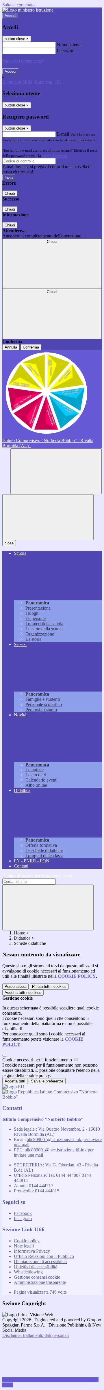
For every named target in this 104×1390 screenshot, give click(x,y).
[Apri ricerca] (56, 471)
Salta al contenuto (18, 4)
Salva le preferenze (47, 1081)
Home (19, 932)
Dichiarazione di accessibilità (40, 1261)
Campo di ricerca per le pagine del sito (37, 875)
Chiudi (10, 193)
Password (66, 50)
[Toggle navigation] (48, 517)
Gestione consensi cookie (37, 1277)
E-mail (63, 134)
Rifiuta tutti (49, 986)
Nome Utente (69, 44)
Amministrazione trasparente (40, 1282)
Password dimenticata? (23, 61)
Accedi (10, 16)
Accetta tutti (23, 992)
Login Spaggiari (54, 155)
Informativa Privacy (32, 1251)
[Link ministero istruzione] (27, 10)
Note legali (24, 1245)
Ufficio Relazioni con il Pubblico (44, 1256)
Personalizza (15, 986)
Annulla (11, 347)
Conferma (31, 347)
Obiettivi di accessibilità (35, 1266)
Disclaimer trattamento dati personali (35, 1335)
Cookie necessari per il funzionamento (37, 1059)
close (9, 543)
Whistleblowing (28, 1271)
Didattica (22, 938)
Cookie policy (27, 1240)
